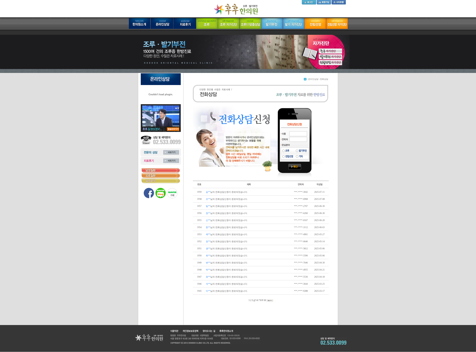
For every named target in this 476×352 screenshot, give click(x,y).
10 (265, 300)
